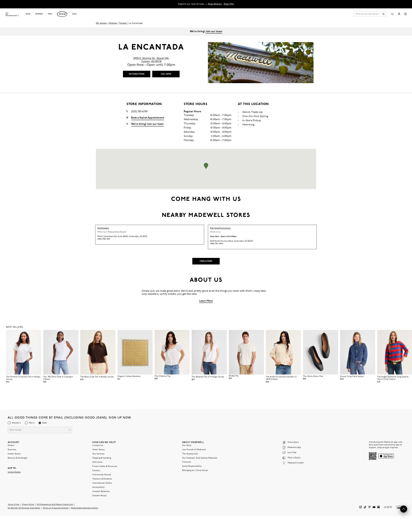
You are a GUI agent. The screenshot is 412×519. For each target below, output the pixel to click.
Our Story (186, 445)
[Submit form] (69, 430)
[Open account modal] (399, 14)
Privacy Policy (28, 504)
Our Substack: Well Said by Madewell (199, 458)
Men (50, 14)
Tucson (122, 23)
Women (39, 14)
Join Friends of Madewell (194, 450)
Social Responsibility (192, 466)
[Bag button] (405, 14)
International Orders (102, 483)
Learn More (206, 301)
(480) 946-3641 (103, 239)
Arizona (113, 23)
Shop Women (215, 4)
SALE (74, 14)
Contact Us (97, 445)
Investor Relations (101, 491)
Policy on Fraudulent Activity (56, 508)
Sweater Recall (99, 496)
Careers (96, 471)
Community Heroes (101, 475)
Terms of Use (13, 504)
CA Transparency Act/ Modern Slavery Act (55, 504)
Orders (11, 445)
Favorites (12, 450)
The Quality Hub (190, 454)
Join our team (214, 31)
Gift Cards (97, 462)
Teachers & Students (102, 479)
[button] (206, 166)
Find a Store (206, 261)
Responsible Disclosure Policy (84, 508)
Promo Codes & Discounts (104, 466)
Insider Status (14, 454)
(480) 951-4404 (216, 244)
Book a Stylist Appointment (147, 118)
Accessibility (98, 487)
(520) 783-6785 (139, 111)
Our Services (98, 454)
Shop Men (229, 4)
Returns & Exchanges (18, 458)
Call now (166, 74)
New (28, 14)
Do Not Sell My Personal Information (24, 508)
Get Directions (136, 74)
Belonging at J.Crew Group (195, 470)
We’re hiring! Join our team (147, 124)
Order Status (98, 450)
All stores (101, 23)
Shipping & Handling (101, 458)
